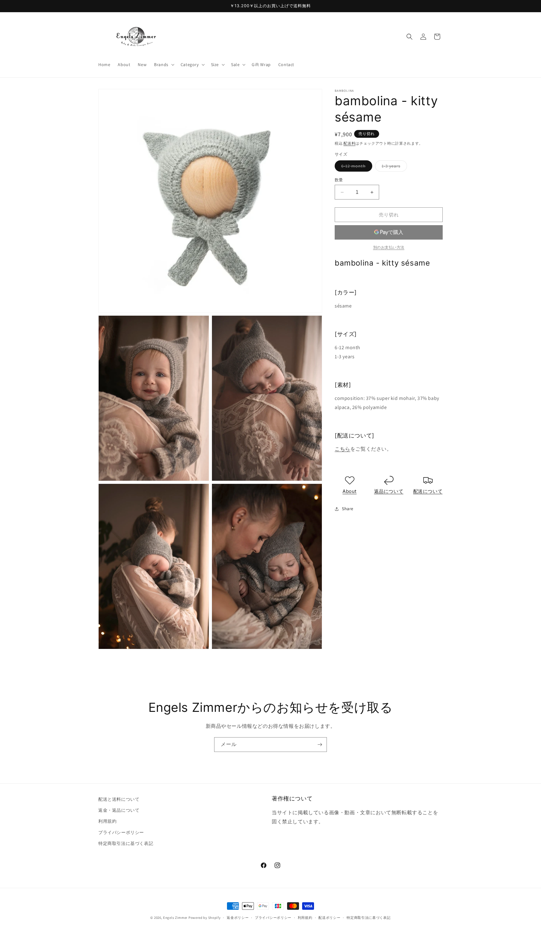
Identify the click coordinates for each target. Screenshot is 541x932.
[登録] (320, 744)
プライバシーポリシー (121, 832)
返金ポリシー (238, 917)
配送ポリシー (329, 917)
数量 (339, 180)
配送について (428, 491)
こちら (342, 449)
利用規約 (107, 821)
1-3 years (393, 167)
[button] (163, 64)
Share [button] (347, 508)
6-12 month (355, 167)
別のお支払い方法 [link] (388, 247)
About (350, 491)
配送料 (349, 143)
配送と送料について (118, 799)
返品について (389, 491)
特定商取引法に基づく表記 (125, 843)
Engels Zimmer (175, 917)
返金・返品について (118, 810)
